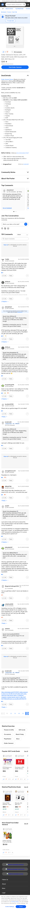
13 (4, 779)
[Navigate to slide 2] (15, 46)
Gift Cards (22, 730)
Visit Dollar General (15, 67)
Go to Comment (7, 208)
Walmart (4, 812)
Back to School (9, 8)
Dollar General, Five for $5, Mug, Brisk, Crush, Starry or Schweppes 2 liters (7, 841)
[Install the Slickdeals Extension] (15, 864)
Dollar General (8, 743)
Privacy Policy (15, 901)
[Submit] (3, 238)
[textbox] (12, 224)
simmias (7, 628)
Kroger (4, 776)
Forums (9, 12)
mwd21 (7, 506)
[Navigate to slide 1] (14, 46)
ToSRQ (7, 259)
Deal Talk (14, 12)
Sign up (6, 244)
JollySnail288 (9, 604)
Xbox (18, 739)
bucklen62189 (9, 404)
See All (26, 751)
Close (20, 906)
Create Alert (11, 20)
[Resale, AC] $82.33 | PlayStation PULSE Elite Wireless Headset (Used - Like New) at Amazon (20, 803)
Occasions (7, 734)
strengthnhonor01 (10, 471)
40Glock (7, 281)
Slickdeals (3, 12)
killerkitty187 (8, 547)
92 (5, 52)
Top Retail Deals (19, 8)
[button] (7, 52)
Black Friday (20, 734)
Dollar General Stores (7, 79)
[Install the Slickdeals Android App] (15, 869)
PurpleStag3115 (9, 384)
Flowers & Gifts (9, 730)
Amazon (17, 812)
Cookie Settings (9, 906)
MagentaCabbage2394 (12, 586)
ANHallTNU (8, 486)
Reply (10, 275)
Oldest (19, 234)
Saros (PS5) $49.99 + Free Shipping (7, 803)
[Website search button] (24, 4)
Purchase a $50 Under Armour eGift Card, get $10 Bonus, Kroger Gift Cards (20, 768)
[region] (15, 902)
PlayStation (7, 739)
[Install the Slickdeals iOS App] (15, 873)
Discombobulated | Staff (23, 153)
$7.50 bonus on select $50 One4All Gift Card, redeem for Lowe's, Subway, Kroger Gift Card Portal (7, 768)
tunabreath (26, 164)
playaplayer (10, 190)
